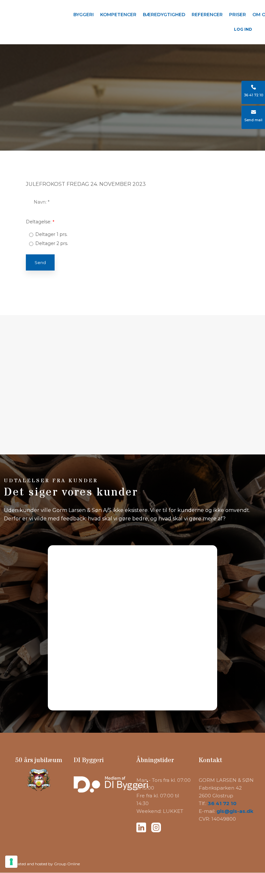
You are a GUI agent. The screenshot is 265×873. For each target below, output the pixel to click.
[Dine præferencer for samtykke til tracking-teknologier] (11, 862)
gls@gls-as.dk (235, 811)
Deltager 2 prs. (51, 243)
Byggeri (83, 14)
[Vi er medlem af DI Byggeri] (101, 788)
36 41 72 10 (222, 803)
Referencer (207, 14)
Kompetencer (118, 14)
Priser (237, 14)
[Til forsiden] (33, 12)
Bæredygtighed (164, 14)
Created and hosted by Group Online (45, 863)
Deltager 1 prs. (51, 234)
